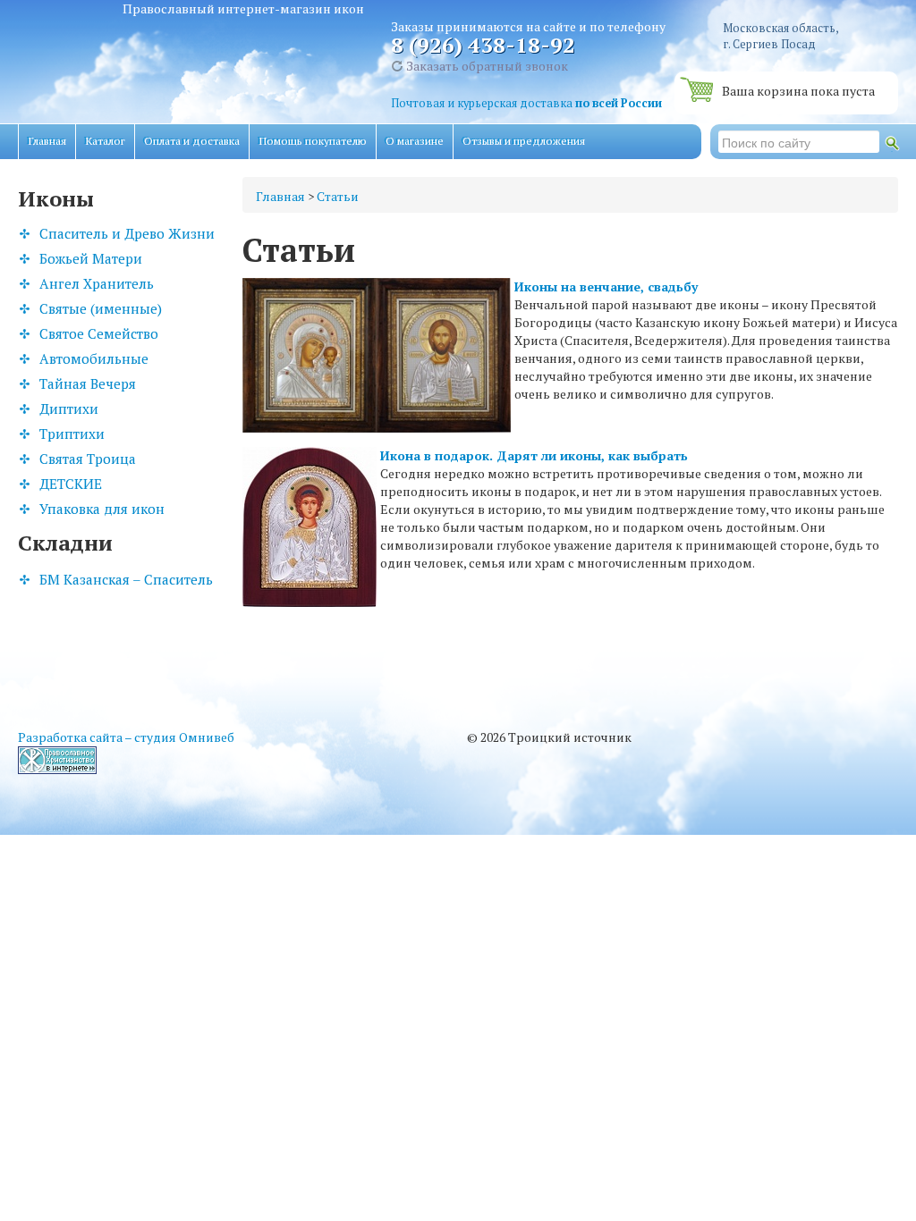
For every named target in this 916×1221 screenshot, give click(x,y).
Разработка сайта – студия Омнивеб (126, 736)
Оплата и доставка (192, 140)
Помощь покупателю (313, 140)
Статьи (338, 196)
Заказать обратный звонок (485, 65)
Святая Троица (87, 458)
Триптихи (72, 433)
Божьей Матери (90, 258)
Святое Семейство (98, 333)
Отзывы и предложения (523, 140)
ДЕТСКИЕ (70, 484)
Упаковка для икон (102, 509)
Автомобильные (93, 358)
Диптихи (68, 408)
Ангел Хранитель (96, 283)
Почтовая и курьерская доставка (526, 103)
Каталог (105, 140)
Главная (47, 140)
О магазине (415, 140)
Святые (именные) (100, 308)
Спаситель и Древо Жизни (127, 233)
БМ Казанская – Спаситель (126, 579)
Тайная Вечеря (87, 383)
